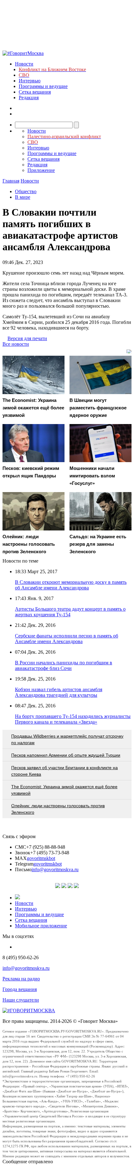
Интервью (30, 80)
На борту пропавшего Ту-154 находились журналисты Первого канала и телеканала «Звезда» (73, 719)
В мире (22, 197)
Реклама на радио (21, 978)
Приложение (41, 170)
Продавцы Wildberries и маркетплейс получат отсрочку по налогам (67, 739)
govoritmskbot (41, 858)
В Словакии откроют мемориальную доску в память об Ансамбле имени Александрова (71, 584)
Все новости (15, 344)
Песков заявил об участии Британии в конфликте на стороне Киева (64, 771)
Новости (24, 63)
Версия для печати (27, 338)
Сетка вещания (35, 92)
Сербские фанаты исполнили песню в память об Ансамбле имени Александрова (66, 638)
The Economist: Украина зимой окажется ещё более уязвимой (64, 790)
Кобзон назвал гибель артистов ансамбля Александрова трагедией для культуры (58, 692)
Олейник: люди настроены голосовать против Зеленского (58, 809)
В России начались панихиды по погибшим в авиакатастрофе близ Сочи (63, 665)
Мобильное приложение (41, 925)
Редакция (29, 97)
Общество (25, 191)
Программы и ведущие (43, 86)
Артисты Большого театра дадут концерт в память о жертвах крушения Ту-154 (70, 611)
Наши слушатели (20, 1000)
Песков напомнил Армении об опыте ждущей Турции (65, 755)
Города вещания (19, 989)
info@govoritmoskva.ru (55, 869)
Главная (10, 180)
